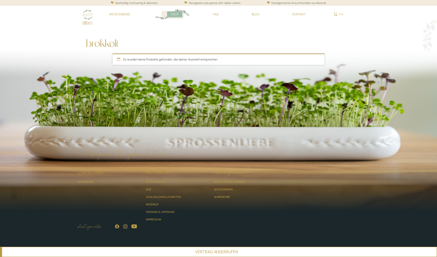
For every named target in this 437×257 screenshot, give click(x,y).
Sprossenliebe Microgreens (89, 11)
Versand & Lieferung (160, 212)
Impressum (153, 219)
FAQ (216, 14)
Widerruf (152, 204)
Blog (255, 14)
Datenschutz (155, 182)
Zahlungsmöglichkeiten (163, 197)
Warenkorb (85, 182)
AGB (148, 189)
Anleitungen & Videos (229, 182)
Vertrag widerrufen (216, 251)
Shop (175, 14)
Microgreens (119, 14)
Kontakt (299, 14)
